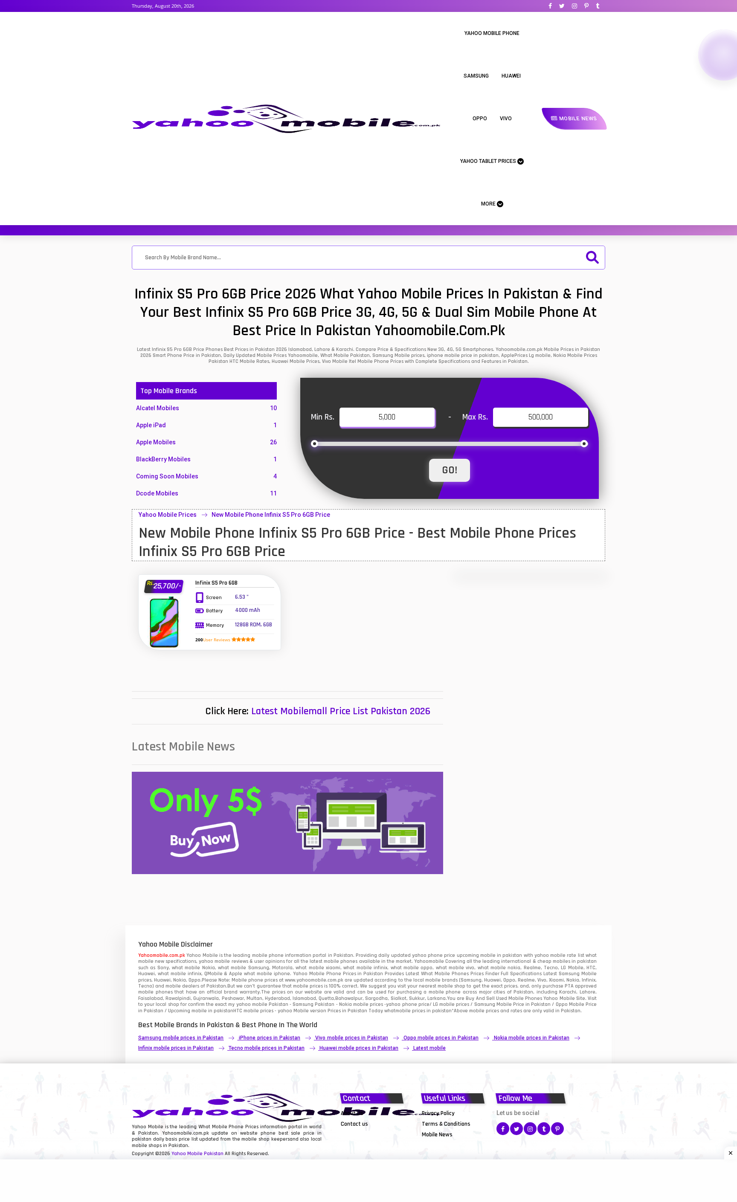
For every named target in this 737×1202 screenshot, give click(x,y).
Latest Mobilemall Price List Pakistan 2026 (340, 711)
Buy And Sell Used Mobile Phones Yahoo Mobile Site (525, 998)
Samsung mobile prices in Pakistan (180, 1038)
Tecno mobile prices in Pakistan (267, 1048)
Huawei (511, 76)
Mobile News (577, 119)
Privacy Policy (438, 1113)
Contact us (354, 1124)
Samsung (476, 76)
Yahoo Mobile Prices (168, 514)
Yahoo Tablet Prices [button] (488, 161)
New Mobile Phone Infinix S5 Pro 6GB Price (271, 514)
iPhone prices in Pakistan (269, 1038)
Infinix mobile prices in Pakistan (176, 1048)
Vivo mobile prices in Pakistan (351, 1038)
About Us (352, 1113)
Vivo (506, 119)
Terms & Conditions (446, 1124)
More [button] (489, 204)
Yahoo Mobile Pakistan (197, 1153)
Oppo (480, 119)
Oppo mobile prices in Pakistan (441, 1038)
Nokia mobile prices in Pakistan (531, 1038)
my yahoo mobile (247, 1004)
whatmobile (397, 1011)
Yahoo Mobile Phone (491, 33)
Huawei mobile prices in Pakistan (358, 1048)
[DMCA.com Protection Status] (362, 1134)
